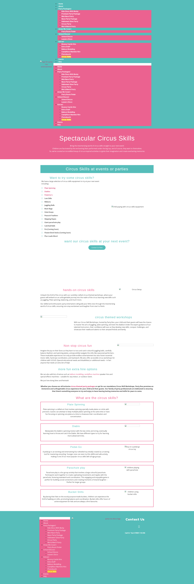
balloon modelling (76, 374)
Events (61, 59)
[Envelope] (139, 526)
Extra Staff (66, 47)
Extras (61, 42)
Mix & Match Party (69, 26)
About (61, 6)
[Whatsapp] (131, 526)
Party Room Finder (69, 31)
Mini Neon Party (68, 16)
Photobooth (66, 54)
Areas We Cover (65, 29)
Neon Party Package (69, 19)
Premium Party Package (71, 14)
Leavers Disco (67, 39)
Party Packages (65, 9)
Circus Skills (66, 57)
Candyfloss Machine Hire (71, 52)
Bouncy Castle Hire (69, 44)
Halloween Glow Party (70, 21)
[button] (102, 64)
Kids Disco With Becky (70, 11)
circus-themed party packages (83, 386)
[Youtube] (147, 526)
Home (61, 4)
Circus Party (66, 24)
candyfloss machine (91, 374)
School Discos (64, 34)
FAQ (60, 62)
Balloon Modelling (68, 49)
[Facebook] (123, 526)
